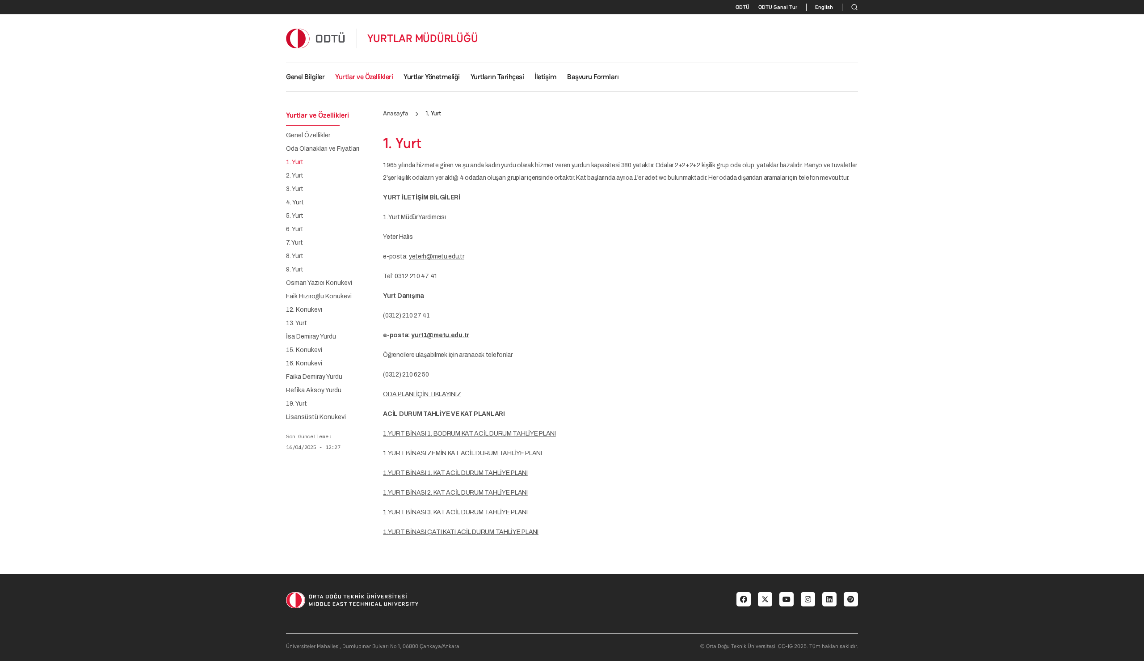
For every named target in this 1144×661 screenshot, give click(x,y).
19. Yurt (296, 404)
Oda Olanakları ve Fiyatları (322, 149)
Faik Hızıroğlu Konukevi (319, 296)
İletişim (545, 76)
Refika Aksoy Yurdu (313, 390)
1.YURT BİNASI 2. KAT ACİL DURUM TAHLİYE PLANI (455, 492)
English (824, 7)
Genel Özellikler (308, 135)
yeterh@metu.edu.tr (436, 256)
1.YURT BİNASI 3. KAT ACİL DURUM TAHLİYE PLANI (455, 512)
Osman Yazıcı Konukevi (319, 283)
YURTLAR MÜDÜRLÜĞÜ (422, 38)
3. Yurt (294, 189)
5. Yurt (294, 216)
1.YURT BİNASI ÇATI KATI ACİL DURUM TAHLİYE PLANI (460, 532)
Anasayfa (395, 113)
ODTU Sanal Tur (777, 7)
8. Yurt (294, 256)
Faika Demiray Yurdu (314, 377)
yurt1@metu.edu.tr (440, 335)
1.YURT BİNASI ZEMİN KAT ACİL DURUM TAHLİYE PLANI (462, 453)
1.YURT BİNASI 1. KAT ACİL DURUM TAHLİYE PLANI (455, 473)
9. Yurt (294, 270)
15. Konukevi (304, 350)
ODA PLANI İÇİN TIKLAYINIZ (422, 394)
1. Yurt (294, 162)
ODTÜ (742, 7)
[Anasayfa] (316, 38)
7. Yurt (294, 243)
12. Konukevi (304, 310)
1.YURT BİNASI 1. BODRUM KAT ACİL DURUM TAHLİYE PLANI (469, 433)
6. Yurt (294, 229)
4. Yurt (295, 202)
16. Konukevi (304, 363)
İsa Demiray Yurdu (311, 337)
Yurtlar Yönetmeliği (432, 76)
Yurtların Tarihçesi (497, 76)
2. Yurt (294, 176)
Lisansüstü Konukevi (316, 417)
